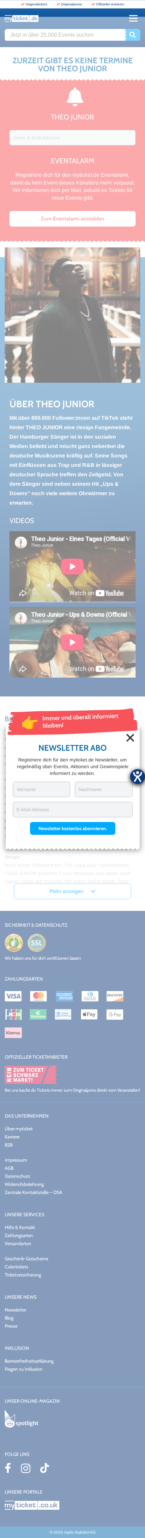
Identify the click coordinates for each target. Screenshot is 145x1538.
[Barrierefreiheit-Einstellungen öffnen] (137, 776)
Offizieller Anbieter (110, 4)
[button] (72, 828)
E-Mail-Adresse (33, 809)
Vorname (26, 789)
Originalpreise (71, 4)
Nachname (90, 789)
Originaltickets (36, 4)
